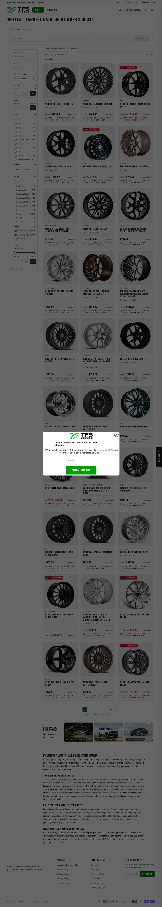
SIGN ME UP (81, 470)
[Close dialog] (116, 435)
